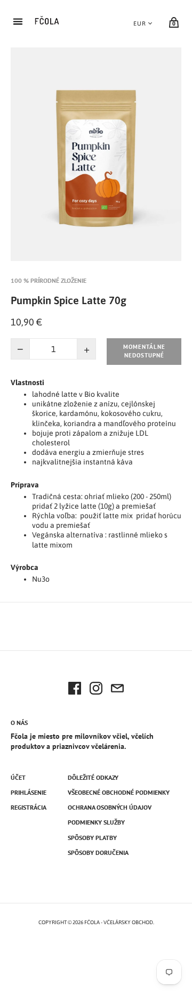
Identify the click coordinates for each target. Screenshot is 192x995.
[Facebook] (74, 690)
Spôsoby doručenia (98, 853)
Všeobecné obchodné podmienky (119, 792)
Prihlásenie (28, 792)
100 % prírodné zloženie (48, 280)
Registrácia (28, 807)
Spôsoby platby (92, 838)
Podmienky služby (96, 822)
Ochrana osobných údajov (109, 807)
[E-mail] (117, 690)
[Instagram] (96, 690)
